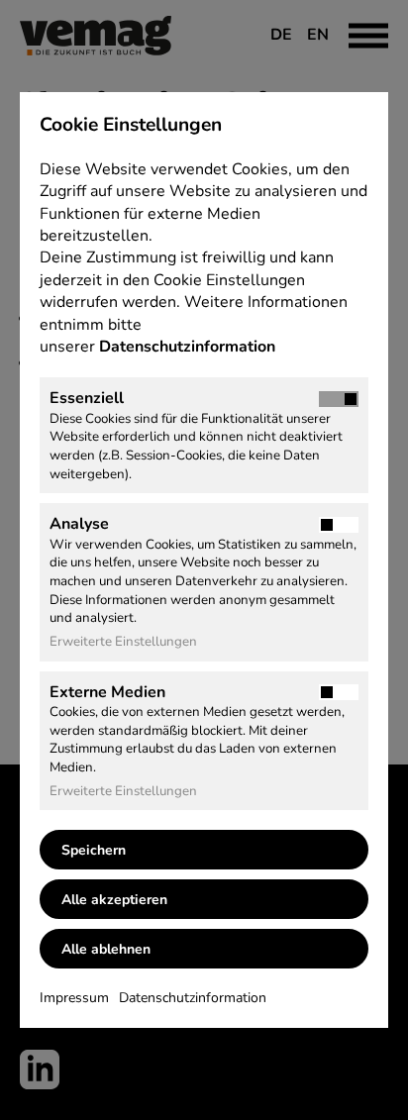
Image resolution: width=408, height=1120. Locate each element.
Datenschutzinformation (189, 346)
